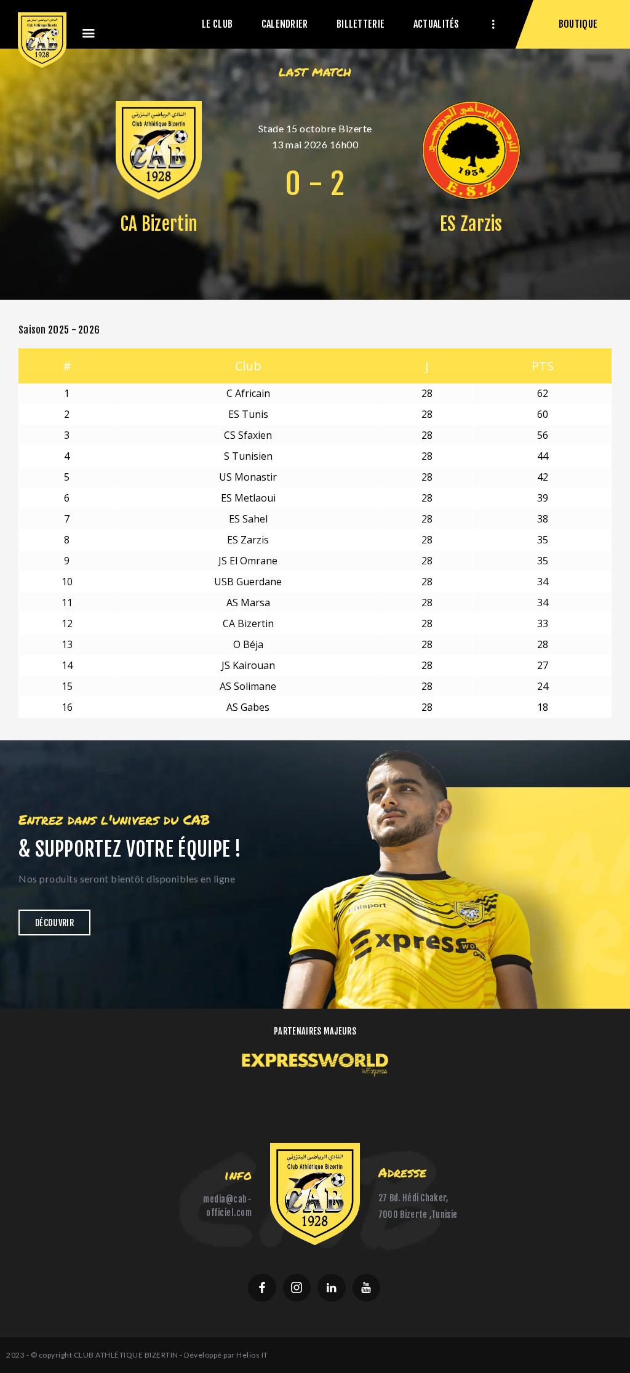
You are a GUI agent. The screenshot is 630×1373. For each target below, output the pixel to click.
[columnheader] (248, 366)
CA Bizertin (158, 224)
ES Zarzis (471, 224)
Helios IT (252, 1354)
